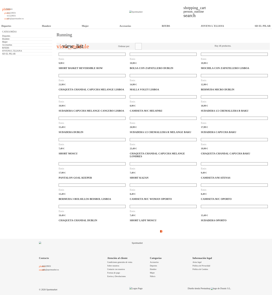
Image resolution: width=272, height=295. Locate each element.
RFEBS (166, 26)
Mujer (85, 26)
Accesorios (125, 26)
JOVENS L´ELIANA (212, 26)
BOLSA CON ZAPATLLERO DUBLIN (151, 68)
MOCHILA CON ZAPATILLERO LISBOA (225, 68)
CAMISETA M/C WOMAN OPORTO (151, 199)
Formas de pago (113, 273)
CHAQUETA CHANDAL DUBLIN (78, 220)
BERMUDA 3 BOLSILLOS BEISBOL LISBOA (85, 199)
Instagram (21, 5)
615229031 (11, 13)
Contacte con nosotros (116, 269)
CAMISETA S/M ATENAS (215, 177)
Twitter (11, 5)
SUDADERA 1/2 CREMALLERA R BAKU (224, 110)
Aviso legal (197, 262)
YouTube (16, 5)
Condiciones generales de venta (119, 262)
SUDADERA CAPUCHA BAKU (218, 132)
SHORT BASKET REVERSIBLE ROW (81, 68)
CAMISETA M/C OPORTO (216, 199)
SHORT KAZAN (139, 177)
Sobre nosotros (113, 266)
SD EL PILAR (263, 26)
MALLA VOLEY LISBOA (144, 89)
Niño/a (152, 276)
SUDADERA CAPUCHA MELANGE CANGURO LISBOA (91, 110)
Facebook (6, 5)
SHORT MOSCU (68, 153)
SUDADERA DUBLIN (71, 132)
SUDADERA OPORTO (214, 220)
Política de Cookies (200, 269)
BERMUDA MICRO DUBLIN (217, 89)
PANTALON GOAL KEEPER (75, 177)
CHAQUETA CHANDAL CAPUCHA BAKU (225, 153)
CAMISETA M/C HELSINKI (146, 110)
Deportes (6, 26)
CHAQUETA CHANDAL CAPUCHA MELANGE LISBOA (91, 89)
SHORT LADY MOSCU (143, 220)
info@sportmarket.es (15, 19)
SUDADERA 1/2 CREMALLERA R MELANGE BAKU (160, 132)
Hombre (46, 26)
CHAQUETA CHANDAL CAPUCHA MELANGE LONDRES (157, 155)
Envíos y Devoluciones (116, 276)
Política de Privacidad (201, 266)
